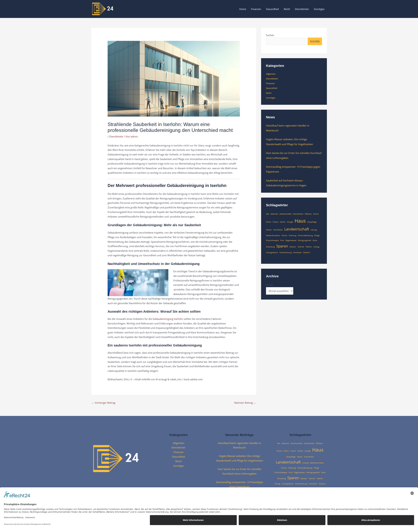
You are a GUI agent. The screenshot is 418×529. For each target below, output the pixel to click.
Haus (300, 221)
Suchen (270, 35)
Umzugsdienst (272, 252)
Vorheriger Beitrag (103, 402)
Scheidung (270, 247)
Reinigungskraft (304, 240)
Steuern (292, 247)
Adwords (274, 214)
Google (290, 222)
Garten (283, 222)
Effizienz (308, 214)
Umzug (316, 247)
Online (284, 235)
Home (242, 9)
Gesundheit (272, 9)
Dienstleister (302, 9)
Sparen (282, 246)
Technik (300, 247)
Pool (282, 240)
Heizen (269, 230)
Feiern (268, 222)
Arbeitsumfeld (285, 214)
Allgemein (270, 73)
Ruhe (315, 240)
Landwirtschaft (296, 229)
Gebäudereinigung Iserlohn (168, 318)
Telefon (308, 247)
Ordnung (292, 235)
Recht (287, 9)
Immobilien (278, 230)
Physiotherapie (272, 240)
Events (316, 214)
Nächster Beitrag (245, 402)
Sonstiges (319, 9)
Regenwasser (291, 240)
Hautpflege (312, 222)
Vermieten (297, 252)
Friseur (275, 222)
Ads (267, 214)
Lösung (314, 230)
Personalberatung (305, 235)
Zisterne (306, 252)
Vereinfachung (285, 252)
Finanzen (256, 9)
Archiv (269, 284)
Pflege (317, 235)
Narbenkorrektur (273, 235)
